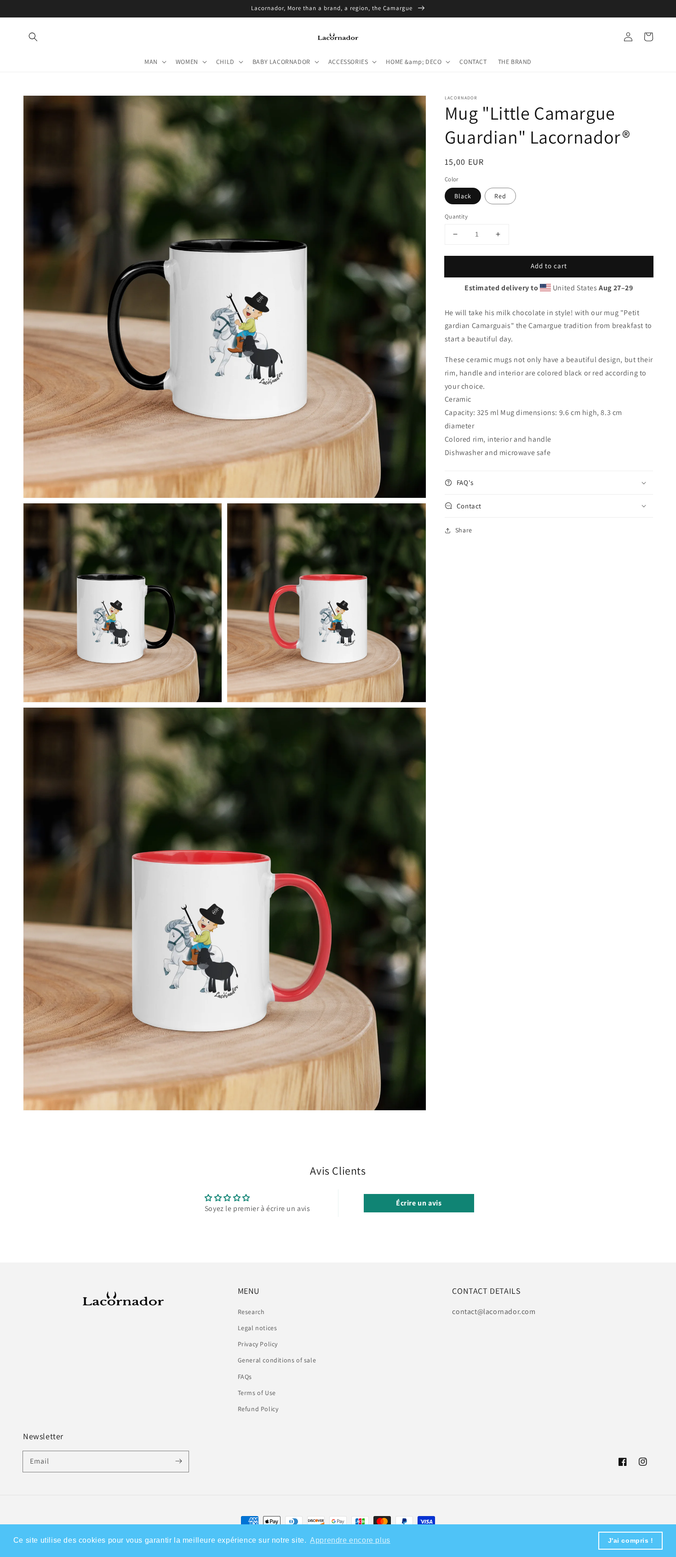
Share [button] (463, 530)
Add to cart (549, 265)
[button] (33, 37)
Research (251, 1312)
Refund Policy (258, 1409)
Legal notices (257, 1328)
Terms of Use (257, 1393)
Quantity (456, 216)
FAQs (245, 1376)
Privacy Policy (258, 1344)
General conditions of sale (277, 1360)
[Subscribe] (178, 1461)
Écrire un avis (418, 1203)
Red (500, 196)
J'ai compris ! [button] (630, 1540)
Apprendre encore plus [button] (350, 1540)
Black (462, 196)
